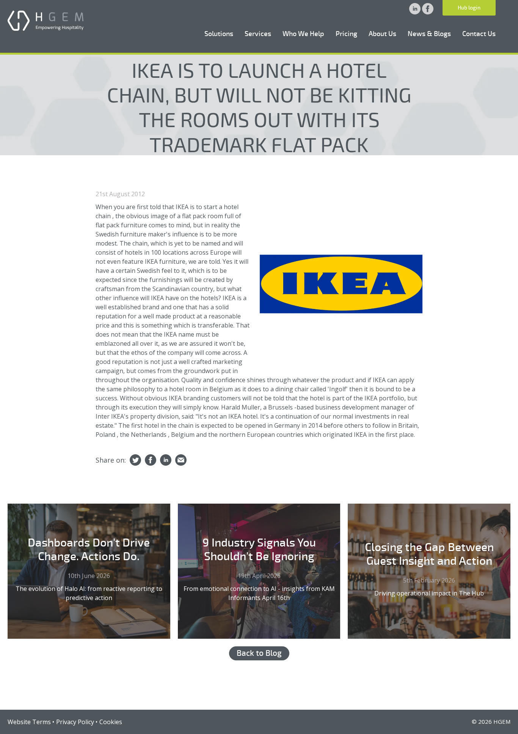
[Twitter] (135, 460)
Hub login (469, 8)
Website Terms (29, 722)
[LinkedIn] (165, 460)
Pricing (346, 34)
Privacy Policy (75, 722)
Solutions (218, 34)
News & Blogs (429, 34)
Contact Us (479, 34)
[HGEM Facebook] (427, 12)
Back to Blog (259, 653)
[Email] (181, 460)
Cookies (110, 722)
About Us (382, 34)
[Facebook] (150, 460)
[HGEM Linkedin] (415, 12)
